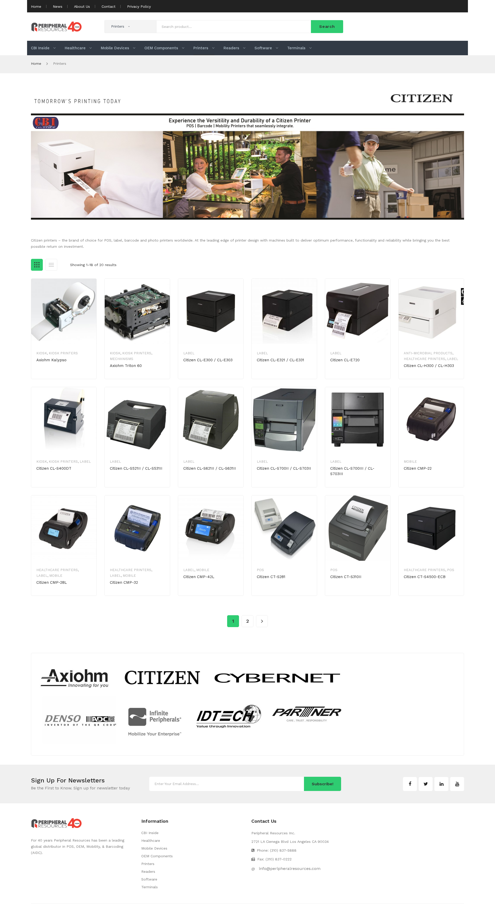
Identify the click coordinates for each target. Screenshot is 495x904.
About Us (82, 6)
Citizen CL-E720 (345, 360)
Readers (148, 871)
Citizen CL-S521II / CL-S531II (136, 468)
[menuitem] (43, 48)
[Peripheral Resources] (56, 26)
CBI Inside (150, 833)
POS (260, 570)
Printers (147, 864)
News (57, 6)
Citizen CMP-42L (198, 576)
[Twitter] (426, 784)
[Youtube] (457, 784)
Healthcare (150, 840)
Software (149, 879)
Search (327, 26)
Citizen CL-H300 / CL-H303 (429, 365)
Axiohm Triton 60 (126, 365)
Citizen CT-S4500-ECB (425, 576)
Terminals (149, 887)
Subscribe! (322, 783)
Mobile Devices (154, 848)
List (51, 265)
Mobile (410, 461)
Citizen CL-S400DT (53, 468)
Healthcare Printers (424, 359)
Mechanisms (121, 359)
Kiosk (41, 353)
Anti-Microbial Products (428, 353)
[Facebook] (410, 784)
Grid (37, 265)
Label (188, 353)
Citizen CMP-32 (124, 582)
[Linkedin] (441, 784)
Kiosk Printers (63, 353)
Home (36, 6)
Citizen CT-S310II (345, 576)
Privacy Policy (139, 6)
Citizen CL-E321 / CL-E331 (280, 360)
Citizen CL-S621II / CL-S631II (209, 468)
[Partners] (192, 704)
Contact (109, 6)
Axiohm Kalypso (51, 360)
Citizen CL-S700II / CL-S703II (284, 468)
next (262, 621)
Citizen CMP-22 (418, 468)
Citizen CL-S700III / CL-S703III (352, 471)
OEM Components (157, 856)
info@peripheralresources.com (289, 868)
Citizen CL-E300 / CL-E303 (208, 360)
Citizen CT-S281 (271, 576)
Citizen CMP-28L (51, 582)
